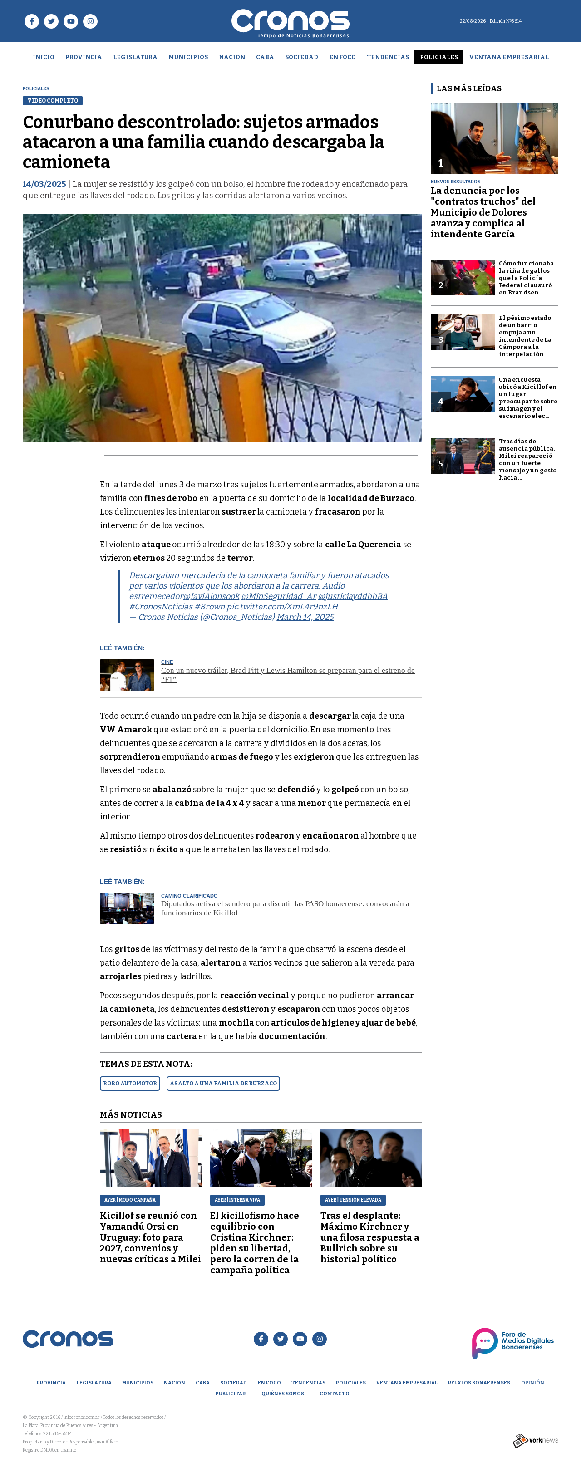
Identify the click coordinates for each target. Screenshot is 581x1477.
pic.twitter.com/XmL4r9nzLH (282, 607)
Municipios (188, 57)
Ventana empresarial (509, 57)
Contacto (335, 1394)
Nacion (232, 57)
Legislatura (135, 57)
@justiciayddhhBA (353, 596)
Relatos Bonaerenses (479, 1383)
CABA (265, 57)
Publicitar (231, 1394)
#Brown (209, 607)
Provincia (83, 57)
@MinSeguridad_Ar (278, 596)
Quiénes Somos (282, 1394)
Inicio (43, 57)
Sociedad (301, 57)
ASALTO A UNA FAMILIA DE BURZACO (223, 1083)
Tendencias (388, 57)
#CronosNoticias (160, 607)
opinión (532, 1383)
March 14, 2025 (305, 617)
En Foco (342, 57)
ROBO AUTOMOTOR (130, 1083)
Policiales (439, 57)
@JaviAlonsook (211, 596)
